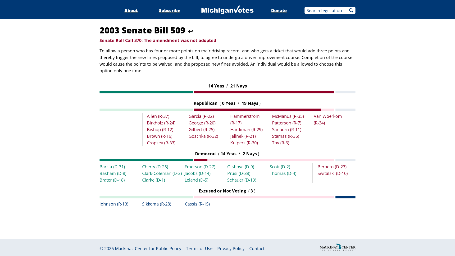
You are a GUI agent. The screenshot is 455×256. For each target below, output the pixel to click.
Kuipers (244, 143)
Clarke (153, 180)
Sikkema (156, 204)
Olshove (240, 166)
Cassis (197, 204)
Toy (280, 143)
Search (351, 10)
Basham (113, 173)
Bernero (332, 166)
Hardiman (246, 129)
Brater (112, 180)
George (202, 123)
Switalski (333, 173)
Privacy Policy (231, 248)
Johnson (114, 204)
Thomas (283, 173)
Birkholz (161, 123)
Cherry (155, 166)
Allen (158, 116)
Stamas (285, 136)
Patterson (286, 123)
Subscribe (169, 10)
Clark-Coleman (162, 173)
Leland (196, 180)
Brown (159, 136)
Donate (279, 10)
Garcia (201, 116)
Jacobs (197, 173)
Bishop (160, 129)
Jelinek (243, 136)
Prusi (238, 173)
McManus (288, 116)
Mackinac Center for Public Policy (148, 248)
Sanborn (286, 129)
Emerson (200, 166)
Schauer (241, 180)
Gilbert (201, 129)
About (131, 10)
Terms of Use (199, 248)
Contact (256, 248)
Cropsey (161, 143)
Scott (280, 166)
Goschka (203, 136)
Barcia (112, 166)
